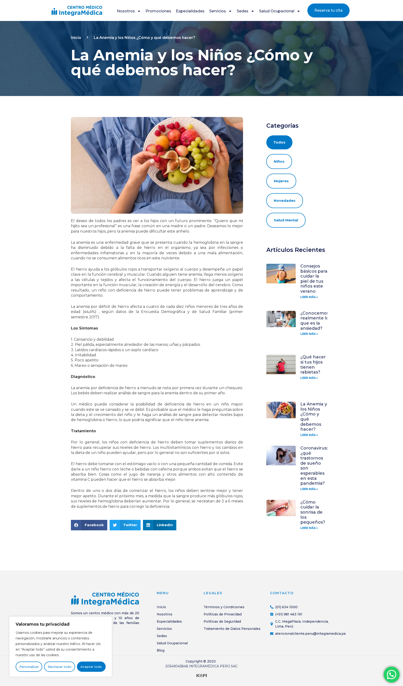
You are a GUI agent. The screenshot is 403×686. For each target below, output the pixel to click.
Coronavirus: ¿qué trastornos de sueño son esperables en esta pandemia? (314, 466)
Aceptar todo (91, 667)
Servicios (217, 11)
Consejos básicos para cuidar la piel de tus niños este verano (313, 279)
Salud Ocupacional (276, 11)
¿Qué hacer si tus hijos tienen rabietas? (313, 364)
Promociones (158, 11)
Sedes (242, 11)
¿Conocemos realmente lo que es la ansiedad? (314, 321)
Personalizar (29, 667)
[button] (89, 525)
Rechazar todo (59, 667)
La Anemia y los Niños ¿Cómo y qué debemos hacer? (313, 416)
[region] (60, 647)
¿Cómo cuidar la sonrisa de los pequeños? (312, 512)
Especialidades (190, 11)
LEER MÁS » (309, 297)
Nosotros (126, 11)
